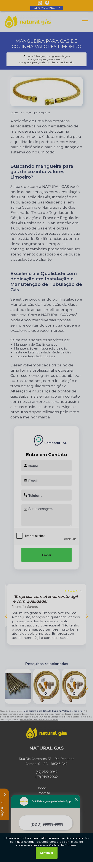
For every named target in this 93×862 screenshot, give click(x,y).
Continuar (46, 852)
